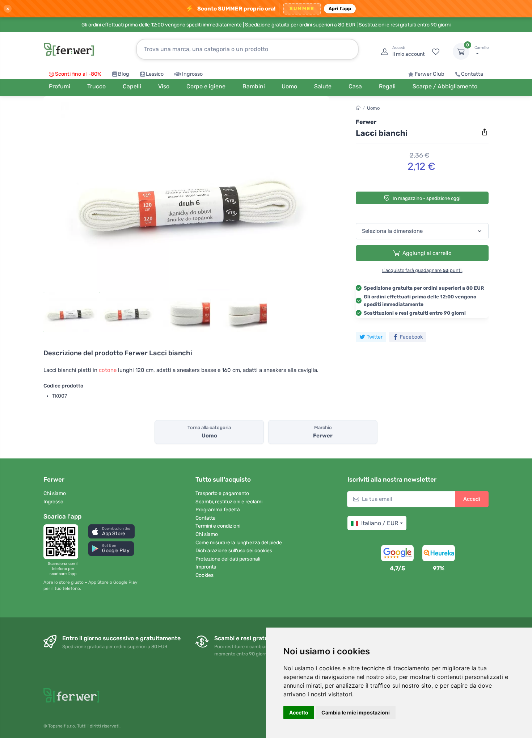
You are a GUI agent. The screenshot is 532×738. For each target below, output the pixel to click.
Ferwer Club (429, 74)
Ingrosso (192, 74)
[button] (111, 531)
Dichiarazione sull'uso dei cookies (233, 551)
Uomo (373, 108)
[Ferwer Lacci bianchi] (186, 196)
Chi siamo (54, 493)
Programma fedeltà (217, 510)
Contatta (472, 74)
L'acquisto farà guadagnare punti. (422, 270)
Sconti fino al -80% (78, 74)
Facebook (411, 337)
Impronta (205, 567)
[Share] (485, 132)
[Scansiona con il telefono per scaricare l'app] (63, 541)
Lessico (155, 74)
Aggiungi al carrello (427, 253)
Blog (123, 74)
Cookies (204, 575)
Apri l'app (340, 8)
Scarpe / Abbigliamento (445, 86)
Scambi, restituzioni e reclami (228, 502)
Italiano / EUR (379, 523)
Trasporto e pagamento (222, 493)
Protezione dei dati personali (227, 559)
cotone (108, 370)
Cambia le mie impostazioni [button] (355, 712)
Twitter (375, 337)
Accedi (471, 499)
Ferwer (366, 121)
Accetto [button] (298, 712)
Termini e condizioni (217, 526)
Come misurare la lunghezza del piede (238, 543)
